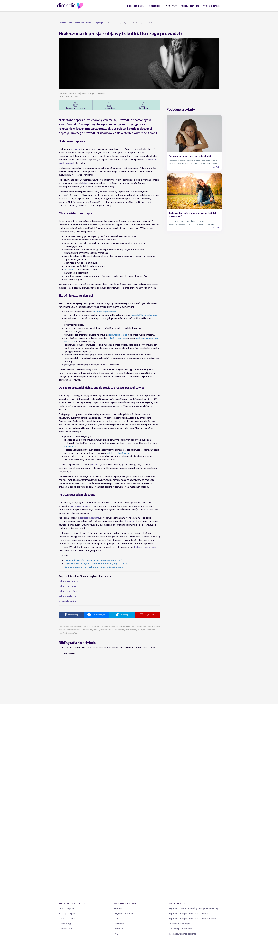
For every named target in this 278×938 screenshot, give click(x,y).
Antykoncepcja (66, 908)
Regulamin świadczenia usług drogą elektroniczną (193, 908)
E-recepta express (68, 913)
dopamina (129, 521)
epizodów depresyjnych (104, 311)
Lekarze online (65, 23)
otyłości (96, 464)
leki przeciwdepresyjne (145, 547)
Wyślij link (149, 614)
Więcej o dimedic (211, 5)
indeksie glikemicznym (118, 453)
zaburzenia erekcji (118, 334)
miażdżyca (69, 341)
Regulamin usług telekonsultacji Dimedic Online (192, 918)
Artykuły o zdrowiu (83, 23)
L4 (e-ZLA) (119, 918)
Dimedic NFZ (65, 928)
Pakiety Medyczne (189, 5)
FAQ (116, 933)
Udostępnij (73, 614)
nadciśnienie (142, 338)
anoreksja (121, 338)
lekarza (86, 183)
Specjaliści (154, 5)
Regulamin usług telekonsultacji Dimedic (189, 913)
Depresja (99, 23)
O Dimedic (119, 923)
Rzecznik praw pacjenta (180, 928)
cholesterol (70, 446)
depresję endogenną (89, 517)
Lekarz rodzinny (67, 918)
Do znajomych (99, 614)
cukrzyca (153, 338)
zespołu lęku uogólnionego (144, 314)
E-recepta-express (136, 5)
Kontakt (118, 908)
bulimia (111, 338)
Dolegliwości (170, 5)
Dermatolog (65, 923)
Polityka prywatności (179, 923)
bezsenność (70, 269)
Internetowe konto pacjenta (182, 933)
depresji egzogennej (80, 505)
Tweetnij (124, 614)
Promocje (118, 928)
